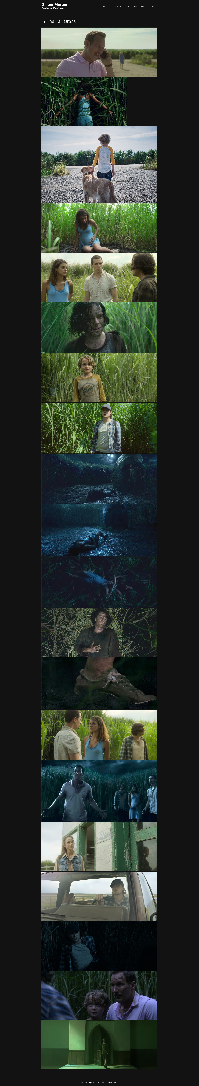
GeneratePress (112, 1083)
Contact (152, 6)
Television (117, 6)
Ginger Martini (54, 4)
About (143, 6)
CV (128, 6)
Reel (135, 6)
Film (104, 6)
